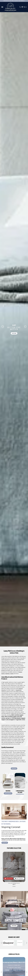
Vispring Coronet (10, 827)
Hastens (20, 688)
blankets (7, 673)
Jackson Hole (12, 970)
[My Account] (22, 7)
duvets (3, 673)
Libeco (14, 884)
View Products (8, 793)
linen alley (17, 970)
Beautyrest (18, 690)
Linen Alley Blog (14, 954)
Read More (14, 768)
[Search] (20, 7)
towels (11, 673)
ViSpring (3, 690)
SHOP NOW (14, 333)
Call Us (5, 842)
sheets (20, 672)
